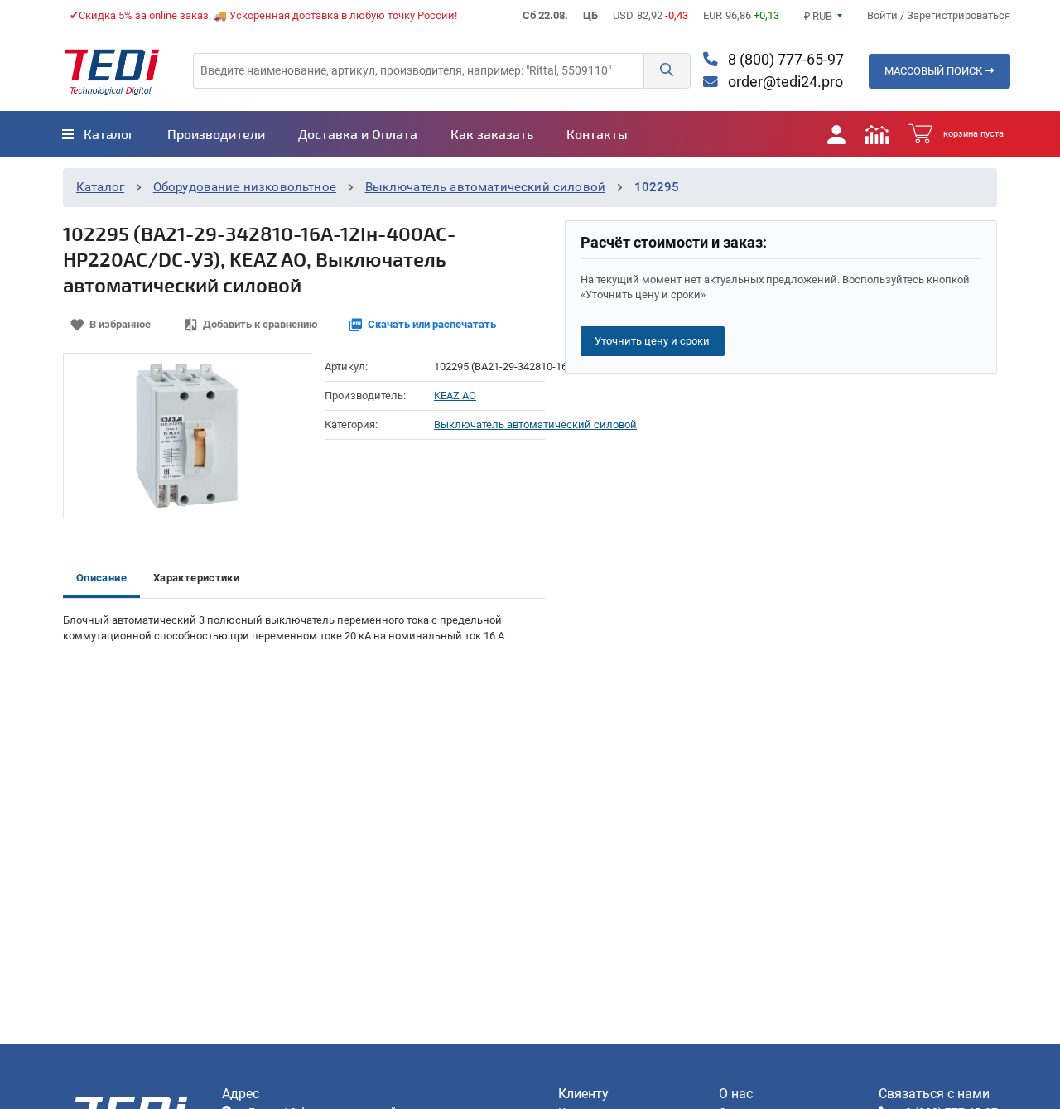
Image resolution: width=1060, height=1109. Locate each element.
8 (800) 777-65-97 (784, 59)
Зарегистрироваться (958, 15)
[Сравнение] (877, 134)
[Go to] (111, 71)
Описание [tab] (101, 577)
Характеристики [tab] (196, 577)
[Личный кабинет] (836, 134)
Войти (883, 15)
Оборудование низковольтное (244, 187)
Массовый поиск (934, 71)
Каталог (100, 187)
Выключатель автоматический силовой (485, 187)
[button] (666, 71)
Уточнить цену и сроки (652, 341)
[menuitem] (98, 134)
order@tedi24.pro (784, 82)
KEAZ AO (455, 395)
